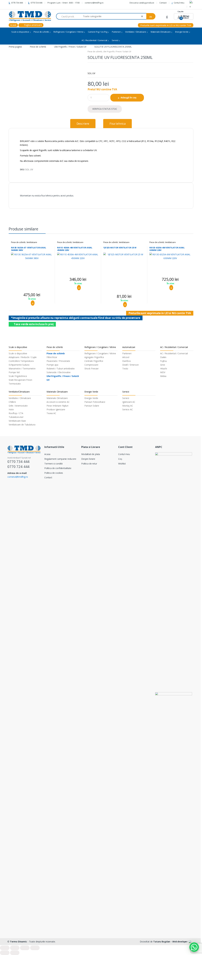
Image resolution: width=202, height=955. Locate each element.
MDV (162, 372)
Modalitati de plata (90, 454)
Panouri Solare (91, 405)
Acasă (13, 24)
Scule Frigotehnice (18, 376)
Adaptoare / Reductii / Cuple (23, 357)
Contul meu (179, 2)
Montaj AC (127, 405)
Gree (162, 364)
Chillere (12, 401)
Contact (162, 2)
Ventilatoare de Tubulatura (22, 424)
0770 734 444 (17, 2)
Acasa (47, 454)
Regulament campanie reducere (60, 458)
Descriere (83, 123)
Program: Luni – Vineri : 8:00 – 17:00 (64, 2)
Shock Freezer (91, 368)
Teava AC (51, 413)
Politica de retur (89, 463)
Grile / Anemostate (18, 405)
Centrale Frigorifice (93, 360)
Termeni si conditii (53, 463)
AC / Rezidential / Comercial (94, 40)
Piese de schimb (41, 31)
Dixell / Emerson (130, 364)
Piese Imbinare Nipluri (57, 405)
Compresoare (91, 364)
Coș (120, 458)
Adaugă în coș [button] (32, 303)
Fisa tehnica (117, 123)
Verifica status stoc (104, 108)
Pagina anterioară (32, 24)
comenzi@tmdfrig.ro (94, 2)
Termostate (15, 383)
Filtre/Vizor (52, 357)
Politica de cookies (53, 472)
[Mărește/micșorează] (35, 948)
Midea (163, 376)
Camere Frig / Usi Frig (97, 31)
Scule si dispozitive (20, 31)
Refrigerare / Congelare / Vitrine (68, 31)
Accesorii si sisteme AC (58, 401)
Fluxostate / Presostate (58, 360)
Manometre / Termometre (22, 368)
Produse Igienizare (56, 409)
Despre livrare (88, 458)
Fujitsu (163, 360)
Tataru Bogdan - (170, 941)
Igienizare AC (128, 401)
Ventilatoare (32, 242)
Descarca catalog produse (142, 2)
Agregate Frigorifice (94, 357)
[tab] (83, 123)
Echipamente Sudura (19, 364)
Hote (11, 409)
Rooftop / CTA (16, 413)
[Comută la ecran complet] (25, 948)
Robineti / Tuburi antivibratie (61, 368)
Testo (125, 368)
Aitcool (125, 357)
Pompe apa (52, 364)
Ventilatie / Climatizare (135, 31)
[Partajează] (15, 948)
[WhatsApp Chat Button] (194, 947)
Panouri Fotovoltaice (94, 401)
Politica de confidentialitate (57, 468)
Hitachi (163, 368)
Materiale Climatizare (161, 31)
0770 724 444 (36, 2)
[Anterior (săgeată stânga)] (4, 952)
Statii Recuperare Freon (20, 379)
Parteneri (116, 31)
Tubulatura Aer (16, 416)
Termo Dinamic (18, 941)
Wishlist (122, 463)
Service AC (127, 409)
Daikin (163, 357)
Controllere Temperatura (21, 360)
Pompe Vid (14, 372)
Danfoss (126, 360)
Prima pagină (15, 46)
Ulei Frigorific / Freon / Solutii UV (70, 46)
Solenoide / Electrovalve (59, 372)
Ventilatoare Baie (17, 420)
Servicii (115, 40)
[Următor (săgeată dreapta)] (15, 952)
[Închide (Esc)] (4, 948)
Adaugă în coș (128, 97)
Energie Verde (181, 31)
